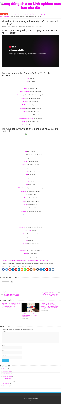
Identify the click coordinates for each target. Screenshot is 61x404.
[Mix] (22, 269)
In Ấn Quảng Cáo (7, 371)
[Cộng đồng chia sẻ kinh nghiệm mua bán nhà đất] (30, 5)
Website (4, 355)
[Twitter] (6, 269)
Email (3, 350)
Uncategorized (6, 383)
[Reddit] (28, 269)
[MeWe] (19, 269)
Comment (4, 331)
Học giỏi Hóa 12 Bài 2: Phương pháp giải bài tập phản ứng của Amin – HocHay (50, 293)
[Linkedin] (12, 269)
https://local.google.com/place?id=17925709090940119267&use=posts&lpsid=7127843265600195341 (25, 260)
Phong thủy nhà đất (7, 376)
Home (1, 16)
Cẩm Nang (6, 16)
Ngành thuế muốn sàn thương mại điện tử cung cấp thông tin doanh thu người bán (30, 315)
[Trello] (43, 269)
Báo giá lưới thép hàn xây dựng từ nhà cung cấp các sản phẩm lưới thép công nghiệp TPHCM (29, 14)
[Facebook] (3, 269)
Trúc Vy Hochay (6, 26)
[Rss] (30, 400)
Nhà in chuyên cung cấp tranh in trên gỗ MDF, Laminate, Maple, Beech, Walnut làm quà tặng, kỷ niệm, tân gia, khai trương (11, 294)
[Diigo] (40, 269)
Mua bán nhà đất (6, 373)
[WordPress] (31, 269)
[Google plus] (9, 269)
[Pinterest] (15, 269)
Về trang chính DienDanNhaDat (30, 398)
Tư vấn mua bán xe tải (8, 381)
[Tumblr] (37, 269)
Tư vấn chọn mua (7, 378)
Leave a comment (30, 26)
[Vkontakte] (53, 269)
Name (3, 345)
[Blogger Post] (34, 269)
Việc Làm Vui (6, 386)
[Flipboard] (46, 269)
